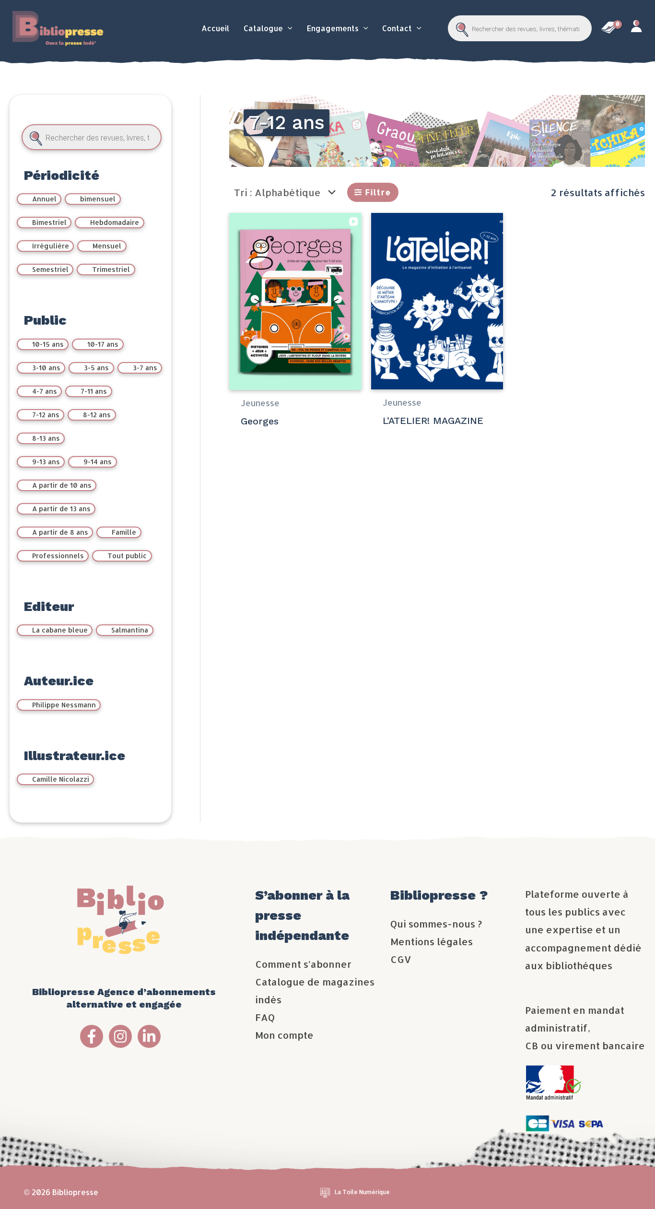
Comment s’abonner (303, 964)
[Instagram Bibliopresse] (120, 1036)
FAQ (265, 1017)
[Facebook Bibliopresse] (91, 1036)
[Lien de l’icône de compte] (635, 28)
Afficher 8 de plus (98, 439)
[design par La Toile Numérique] (325, 1192)
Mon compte (284, 1035)
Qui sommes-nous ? (436, 923)
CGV (400, 959)
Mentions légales (431, 941)
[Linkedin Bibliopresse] (149, 1036)
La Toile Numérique (362, 1192)
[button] (287, 28)
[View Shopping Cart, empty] (609, 28)
